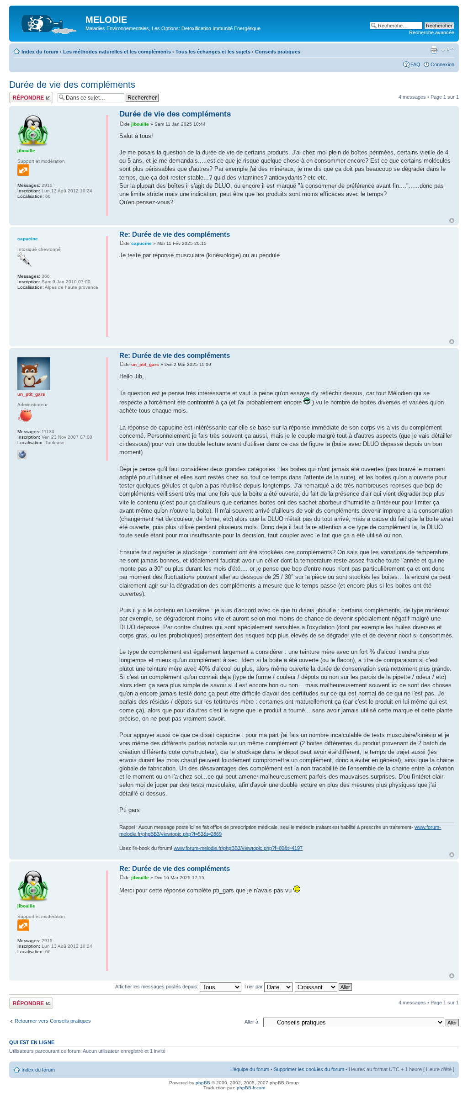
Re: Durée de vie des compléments (174, 234)
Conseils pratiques (277, 51)
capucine (141, 243)
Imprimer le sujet (434, 50)
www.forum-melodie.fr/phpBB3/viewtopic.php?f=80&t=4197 (238, 848)
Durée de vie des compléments (72, 85)
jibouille (140, 124)
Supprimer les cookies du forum (309, 1069)
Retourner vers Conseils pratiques (53, 1021)
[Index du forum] (48, 22)
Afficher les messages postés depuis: (157, 986)
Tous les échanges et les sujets (213, 51)
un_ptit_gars (145, 364)
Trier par (254, 986)
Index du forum (39, 51)
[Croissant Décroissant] (324, 986)
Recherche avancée (431, 32)
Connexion (442, 64)
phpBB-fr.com (251, 1087)
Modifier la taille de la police (447, 50)
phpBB (203, 1082)
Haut (451, 220)
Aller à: (252, 1021)
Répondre (20, 94)
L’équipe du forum (249, 1069)
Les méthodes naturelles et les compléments (117, 51)
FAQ (415, 64)
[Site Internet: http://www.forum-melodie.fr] (22, 454)
